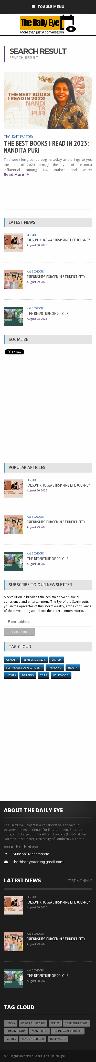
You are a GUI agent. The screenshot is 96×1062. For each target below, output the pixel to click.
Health (73, 667)
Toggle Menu (50, 6)
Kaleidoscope (35, 271)
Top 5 (43, 675)
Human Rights (15, 1031)
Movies (11, 675)
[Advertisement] (48, 410)
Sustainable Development (23, 667)
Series (55, 1023)
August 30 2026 (37, 245)
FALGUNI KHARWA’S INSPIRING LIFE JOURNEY (58, 239)
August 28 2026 (37, 318)
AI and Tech (39, 1031)
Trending (55, 667)
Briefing (28, 675)
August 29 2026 (37, 282)
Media (10, 1023)
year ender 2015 (35, 659)
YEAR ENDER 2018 (33, 1039)
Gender (31, 235)
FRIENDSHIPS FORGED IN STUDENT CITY (56, 276)
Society (56, 659)
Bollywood (61, 675)
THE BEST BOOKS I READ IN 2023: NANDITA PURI (46, 146)
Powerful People (33, 1023)
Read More (14, 174)
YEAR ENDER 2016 (76, 1023)
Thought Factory (19, 136)
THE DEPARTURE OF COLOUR (47, 313)
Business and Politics (68, 1031)
